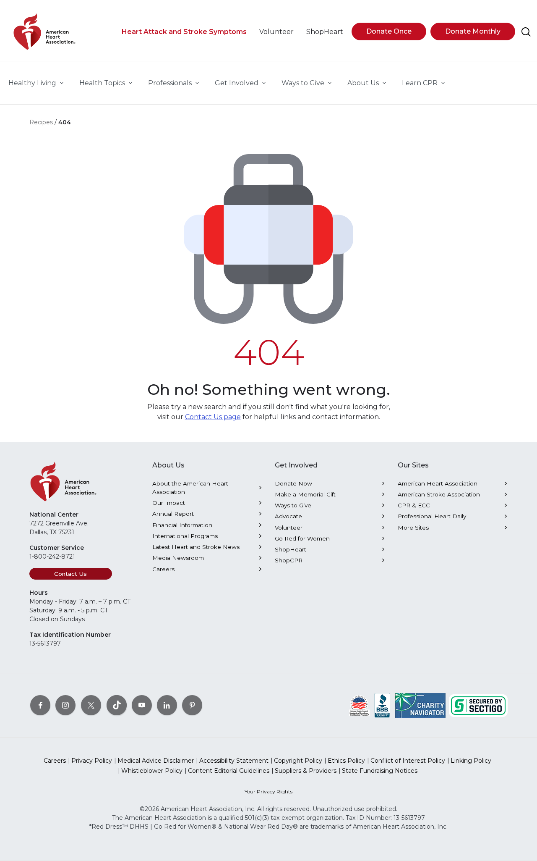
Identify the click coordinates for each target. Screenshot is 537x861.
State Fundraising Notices (379, 770)
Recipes (41, 122)
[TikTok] (117, 705)
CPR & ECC (414, 505)
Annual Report (173, 513)
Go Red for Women (302, 538)
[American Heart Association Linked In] (167, 705)
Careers (163, 569)
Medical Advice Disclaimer (155, 760)
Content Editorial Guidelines (228, 770)
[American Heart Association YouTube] (142, 705)
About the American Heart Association (190, 487)
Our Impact (168, 502)
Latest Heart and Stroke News (196, 546)
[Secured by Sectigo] (478, 705)
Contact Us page (213, 417)
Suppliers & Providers (305, 770)
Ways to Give (293, 505)
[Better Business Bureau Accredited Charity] (382, 705)
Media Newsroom (178, 557)
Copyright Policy (298, 760)
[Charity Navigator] (420, 705)
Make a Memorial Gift (305, 494)
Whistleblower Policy (151, 770)
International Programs (185, 536)
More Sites (413, 527)
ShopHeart (290, 549)
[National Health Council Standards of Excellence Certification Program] (359, 705)
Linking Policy (471, 760)
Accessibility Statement (233, 760)
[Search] (526, 32)
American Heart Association (437, 483)
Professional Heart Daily (432, 516)
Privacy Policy (91, 760)
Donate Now (293, 483)
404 (64, 122)
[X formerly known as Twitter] (91, 705)
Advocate (288, 516)
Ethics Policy (346, 760)
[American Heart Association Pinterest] (192, 705)
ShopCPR (288, 560)
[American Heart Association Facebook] (40, 705)
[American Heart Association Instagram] (65, 705)
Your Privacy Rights (268, 791)
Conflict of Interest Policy (407, 760)
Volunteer (288, 527)
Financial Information (182, 525)
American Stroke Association (439, 494)
